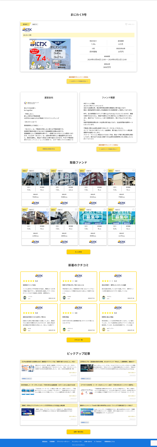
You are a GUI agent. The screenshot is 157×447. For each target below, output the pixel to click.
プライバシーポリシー (63, 441)
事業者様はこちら (110, 441)
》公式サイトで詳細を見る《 (78, 81)
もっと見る (78, 252)
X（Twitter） (98, 441)
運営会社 (44, 441)
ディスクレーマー (77, 441)
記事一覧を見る (78, 432)
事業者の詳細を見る (49, 149)
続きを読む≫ (73, 372)
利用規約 (52, 441)
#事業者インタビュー (27, 378)
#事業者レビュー (85, 422)
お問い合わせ (88, 441)
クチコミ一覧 (78, 340)
